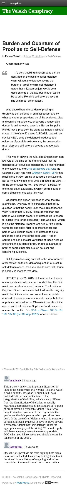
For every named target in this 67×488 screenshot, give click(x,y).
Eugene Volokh (12, 56)
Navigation (15, 3)
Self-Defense (54, 56)
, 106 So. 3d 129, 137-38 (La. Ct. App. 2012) (32, 312)
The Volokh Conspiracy (27, 11)
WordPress (22, 482)
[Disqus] (33, 418)
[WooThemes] (51, 482)
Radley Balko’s (44, 369)
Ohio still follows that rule (40, 168)
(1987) (44, 172)
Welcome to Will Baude (14, 369)
